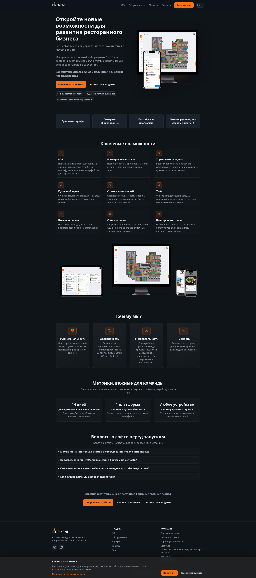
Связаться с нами (170, 537)
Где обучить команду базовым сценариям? (87, 476)
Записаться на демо (102, 84)
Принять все (169, 573)
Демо (114, 550)
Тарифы (153, 5)
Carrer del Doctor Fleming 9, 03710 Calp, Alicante (181, 551)
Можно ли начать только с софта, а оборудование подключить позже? (104, 451)
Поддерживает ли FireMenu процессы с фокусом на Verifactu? (98, 460)
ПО (123, 5)
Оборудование (137, 5)
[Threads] (61, 547)
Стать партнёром (170, 533)
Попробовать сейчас (71, 84)
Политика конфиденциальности (68, 574)
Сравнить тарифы (128, 502)
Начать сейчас (183, 5)
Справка (166, 5)
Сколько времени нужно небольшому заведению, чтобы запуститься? (104, 468)
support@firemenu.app (172, 541)
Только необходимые (191, 573)
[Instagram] (54, 547)
